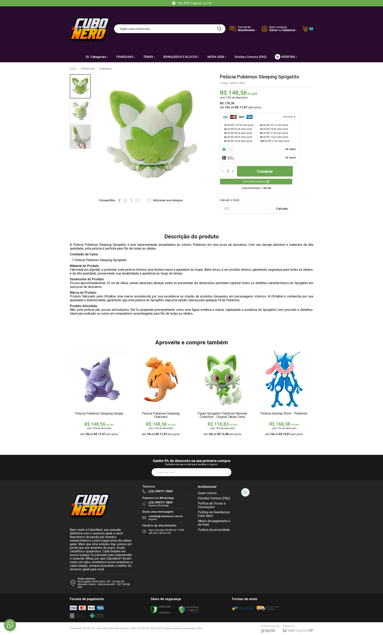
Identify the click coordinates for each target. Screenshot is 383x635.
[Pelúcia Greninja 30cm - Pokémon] (284, 393)
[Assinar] (227, 472)
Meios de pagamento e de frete (214, 522)
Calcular (282, 208)
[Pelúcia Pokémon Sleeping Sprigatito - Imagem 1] (80, 86)
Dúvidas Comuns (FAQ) (214, 498)
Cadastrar (289, 30)
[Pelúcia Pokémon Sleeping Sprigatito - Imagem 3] (80, 137)
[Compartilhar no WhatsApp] (125, 200)
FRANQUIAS (88, 68)
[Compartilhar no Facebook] (119, 200)
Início (73, 68)
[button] (80, 86)
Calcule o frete (229, 200)
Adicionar (107, 407)
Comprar (265, 171)
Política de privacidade (214, 530)
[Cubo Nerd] (90, 29)
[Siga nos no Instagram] (245, 492)
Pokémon (105, 68)
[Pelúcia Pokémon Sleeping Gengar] (99, 393)
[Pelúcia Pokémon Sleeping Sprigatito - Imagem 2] (80, 111)
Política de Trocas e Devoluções (212, 505)
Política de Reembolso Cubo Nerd (214, 514)
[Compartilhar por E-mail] (137, 200)
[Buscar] (219, 28)
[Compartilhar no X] (131, 200)
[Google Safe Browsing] (189, 609)
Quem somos (207, 493)
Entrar (273, 30)
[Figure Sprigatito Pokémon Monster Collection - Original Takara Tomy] (222, 393)
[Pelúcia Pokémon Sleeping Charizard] (161, 393)
